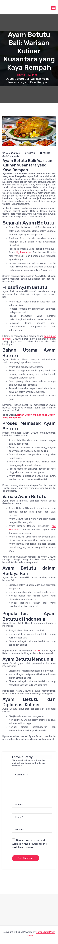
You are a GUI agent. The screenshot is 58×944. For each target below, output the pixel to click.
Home (21, 75)
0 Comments (12, 156)
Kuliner (32, 75)
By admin (30, 153)
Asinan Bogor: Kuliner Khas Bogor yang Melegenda (28, 416)
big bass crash (24, 252)
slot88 (37, 650)
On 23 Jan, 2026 (11, 153)
